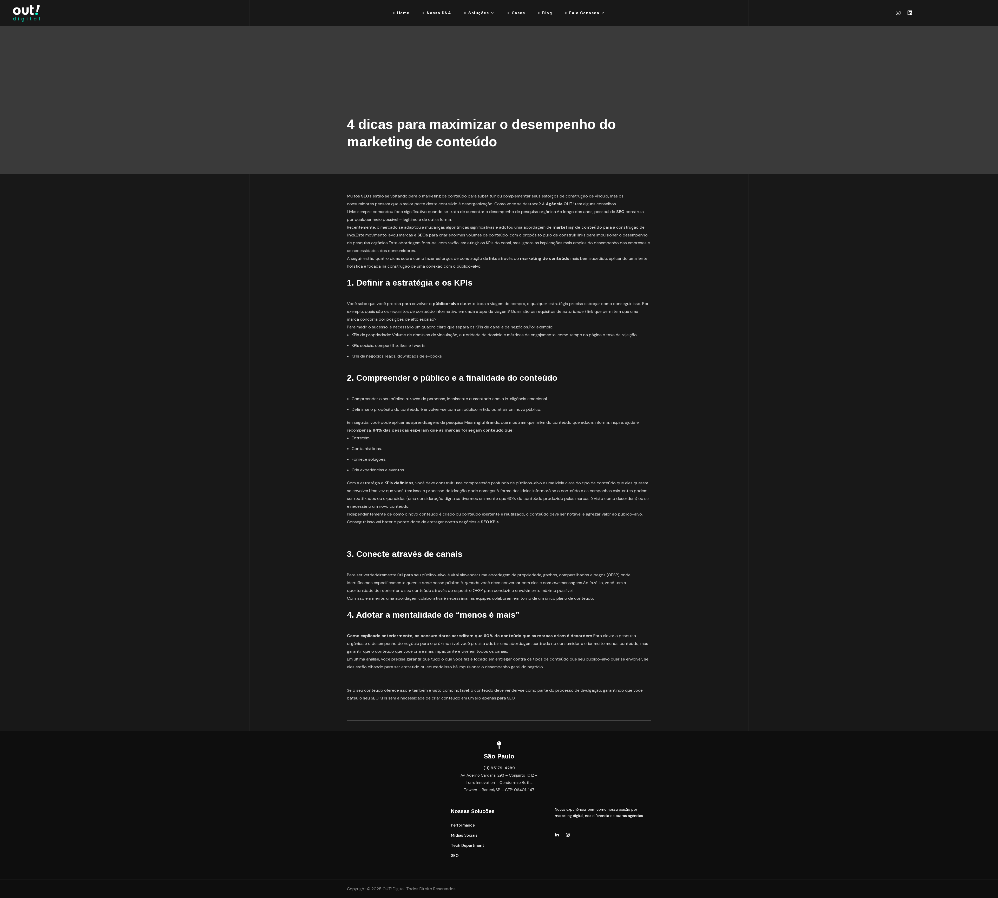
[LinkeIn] (557, 835)
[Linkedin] (910, 13)
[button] (463, 825)
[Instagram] (898, 13)
